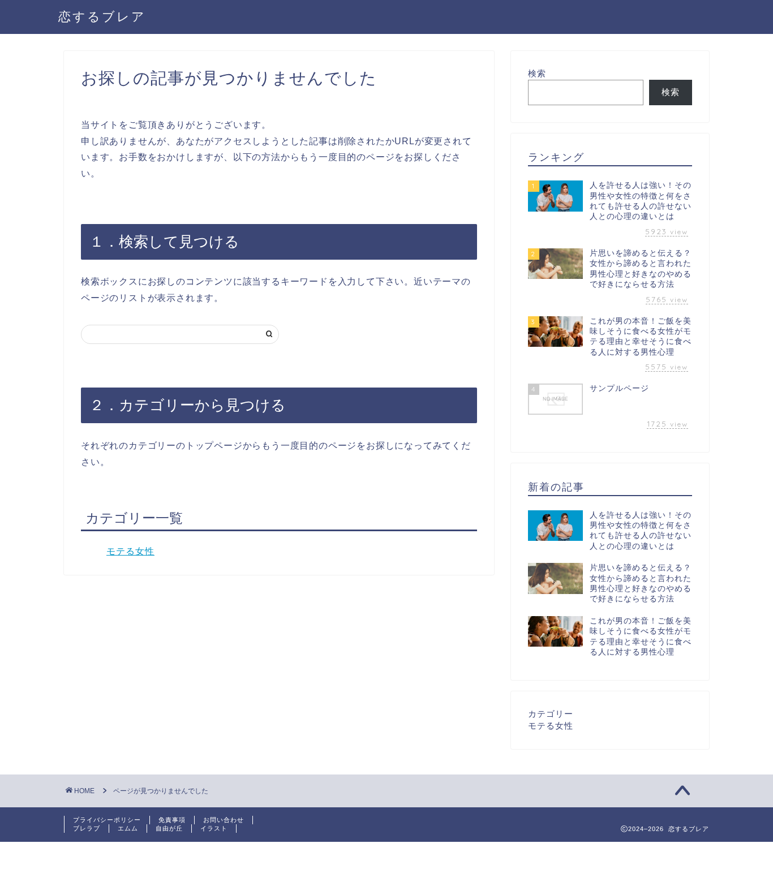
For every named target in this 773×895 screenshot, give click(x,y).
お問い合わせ (223, 819)
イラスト (213, 828)
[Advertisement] (206, 867)
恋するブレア (102, 16)
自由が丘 (169, 828)
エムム (128, 828)
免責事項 (172, 819)
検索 (537, 73)
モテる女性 (130, 551)
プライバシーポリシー (107, 819)
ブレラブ (86, 828)
